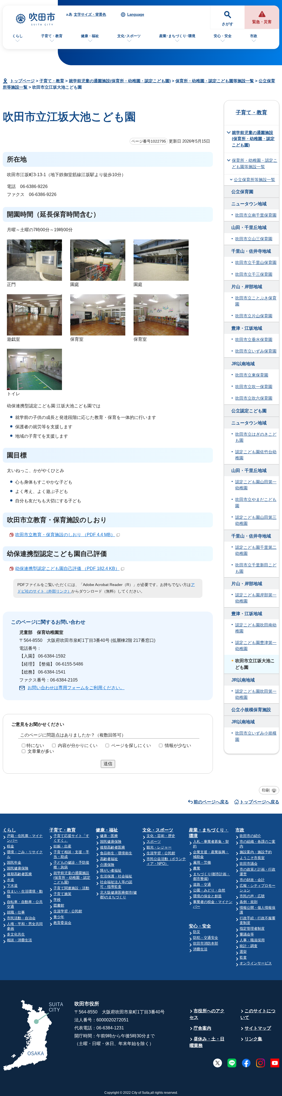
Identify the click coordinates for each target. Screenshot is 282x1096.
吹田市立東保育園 (251, 375)
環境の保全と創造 (207, 896)
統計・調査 (248, 946)
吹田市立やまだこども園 (255, 502)
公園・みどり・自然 (209, 890)
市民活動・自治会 (21, 918)
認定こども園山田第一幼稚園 (255, 485)
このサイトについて (257, 1014)
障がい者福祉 (110, 870)
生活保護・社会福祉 (116, 876)
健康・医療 (109, 836)
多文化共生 (16, 934)
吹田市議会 (248, 863)
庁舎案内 (202, 1028)
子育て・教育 (52, 36)
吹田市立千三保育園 (253, 274)
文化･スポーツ (129, 36)
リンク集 (253, 1039)
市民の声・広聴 (252, 896)
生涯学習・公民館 (67, 911)
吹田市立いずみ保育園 (255, 351)
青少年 (58, 917)
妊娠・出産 (62, 846)
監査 (243, 957)
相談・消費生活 (19, 940)
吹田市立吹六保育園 (253, 398)
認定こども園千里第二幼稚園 (255, 550)
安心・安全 (223, 36)
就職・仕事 (16, 912)
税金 (10, 846)
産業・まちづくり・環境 (209, 833)
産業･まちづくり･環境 (177, 36)
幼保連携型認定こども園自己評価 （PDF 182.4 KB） (67, 568)
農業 (196, 868)
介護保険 (107, 865)
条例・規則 (248, 902)
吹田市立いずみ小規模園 (255, 736)
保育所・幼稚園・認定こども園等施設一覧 (214, 80)
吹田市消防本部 (205, 943)
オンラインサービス (256, 963)
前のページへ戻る (211, 802)
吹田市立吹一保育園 (253, 387)
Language (135, 14)
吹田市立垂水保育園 (253, 339)
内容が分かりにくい (77, 745)
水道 (10, 880)
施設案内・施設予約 (256, 852)
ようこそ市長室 (252, 858)
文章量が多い (41, 751)
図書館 (58, 905)
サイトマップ (258, 1028)
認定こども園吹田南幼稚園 (255, 628)
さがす (227, 24)
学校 (57, 900)
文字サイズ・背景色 (90, 14)
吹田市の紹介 (250, 836)
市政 (253, 36)
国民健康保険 (17, 868)
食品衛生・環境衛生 (116, 853)
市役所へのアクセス (206, 1014)
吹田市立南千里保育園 (255, 215)
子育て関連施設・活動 (71, 888)
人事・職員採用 (252, 940)
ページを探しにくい (131, 745)
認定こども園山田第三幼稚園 (255, 520)
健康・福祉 (90, 36)
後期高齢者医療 (19, 874)
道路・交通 (202, 884)
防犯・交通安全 (205, 938)
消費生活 (200, 949)
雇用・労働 (202, 862)
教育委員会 (62, 923)
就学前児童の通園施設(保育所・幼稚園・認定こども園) (120, 80)
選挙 (243, 952)
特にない (35, 745)
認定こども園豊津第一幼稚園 (255, 645)
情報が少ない (178, 745)
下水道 (12, 886)
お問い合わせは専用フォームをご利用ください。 (76, 687)
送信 (108, 763)
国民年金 (14, 862)
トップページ (22, 80)
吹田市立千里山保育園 (255, 262)
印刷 (266, 790)
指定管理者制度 (252, 928)
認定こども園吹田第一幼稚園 (255, 694)
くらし (17, 36)
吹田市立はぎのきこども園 (255, 437)
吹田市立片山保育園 (253, 316)
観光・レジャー (159, 847)
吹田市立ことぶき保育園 (255, 301)
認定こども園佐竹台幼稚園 (255, 455)
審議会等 (247, 934)
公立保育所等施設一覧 (254, 180)
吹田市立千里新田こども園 (255, 568)
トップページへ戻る (259, 802)
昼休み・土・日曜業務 (206, 1042)
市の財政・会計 (252, 880)
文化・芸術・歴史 (161, 836)
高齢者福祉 (109, 859)
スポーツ (154, 841)
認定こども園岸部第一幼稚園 (255, 598)
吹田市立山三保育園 (253, 239)
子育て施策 (62, 894)
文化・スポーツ (157, 830)
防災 (196, 932)
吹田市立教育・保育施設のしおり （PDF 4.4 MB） (65, 534)
